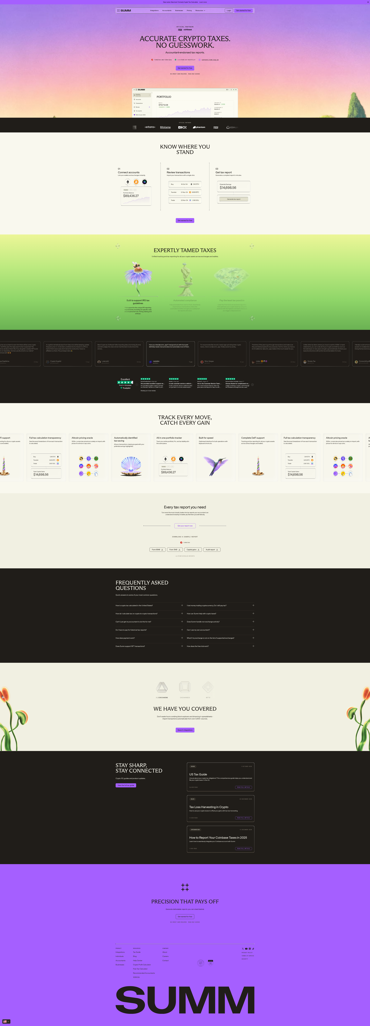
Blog (135, 956)
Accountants (166, 10)
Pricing (189, 10)
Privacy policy (247, 952)
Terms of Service (248, 955)
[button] (200, 10)
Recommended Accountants (144, 973)
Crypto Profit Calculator (142, 965)
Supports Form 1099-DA (210, 59)
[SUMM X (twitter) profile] (243, 949)
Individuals (120, 956)
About (164, 952)
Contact (165, 960)
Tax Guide (136, 952)
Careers (165, 956)
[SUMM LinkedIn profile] (250, 949)
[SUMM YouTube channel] (246, 949)
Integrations (154, 10)
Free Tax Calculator (140, 969)
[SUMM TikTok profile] (253, 949)
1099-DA (136, 977)
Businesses (179, 10)
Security (245, 959)
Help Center (137, 960)
